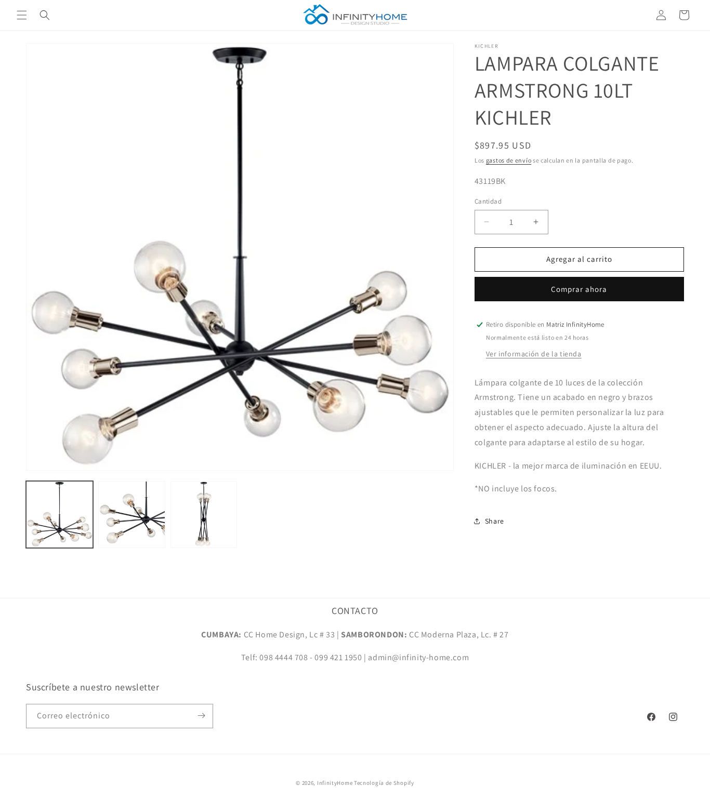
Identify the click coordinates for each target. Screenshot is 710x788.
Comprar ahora (579, 289)
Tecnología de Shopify (384, 782)
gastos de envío (509, 160)
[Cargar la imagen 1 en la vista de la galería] (59, 514)
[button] (21, 15)
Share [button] (494, 521)
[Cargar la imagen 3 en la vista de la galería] (204, 514)
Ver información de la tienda (534, 353)
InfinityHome (334, 782)
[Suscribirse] (201, 715)
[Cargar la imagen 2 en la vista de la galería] (131, 514)
